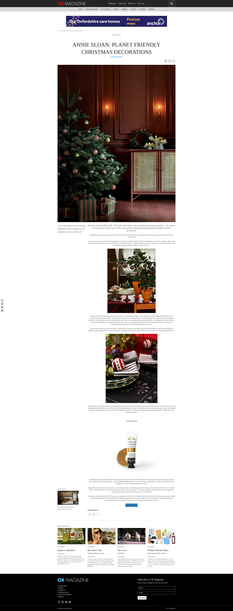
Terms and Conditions (65, 594)
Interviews (122, 3)
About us (61, 597)
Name (141, 588)
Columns (133, 9)
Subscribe (142, 598)
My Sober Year (95, 550)
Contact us (62, 590)
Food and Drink (105, 9)
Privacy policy (63, 586)
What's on (131, 3)
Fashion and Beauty (92, 9)
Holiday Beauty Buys (158, 550)
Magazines (112, 3)
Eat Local (122, 550)
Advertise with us (64, 592)
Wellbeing (124, 9)
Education (142, 9)
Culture (80, 9)
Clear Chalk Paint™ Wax (159, 488)
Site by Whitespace (170, 608)
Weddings (152, 9)
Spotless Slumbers (66, 550)
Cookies (61, 588)
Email (141, 593)
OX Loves (141, 3)
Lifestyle (115, 9)
